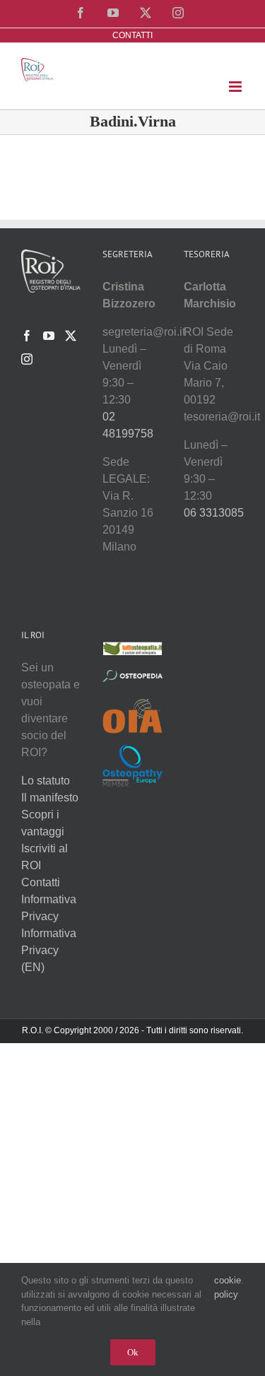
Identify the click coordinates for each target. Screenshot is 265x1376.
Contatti (40, 882)
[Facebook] (27, 335)
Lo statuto (45, 781)
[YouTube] (48, 335)
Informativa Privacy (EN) (48, 950)
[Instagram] (27, 359)
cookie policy (227, 1287)
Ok (133, 1352)
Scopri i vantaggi (42, 822)
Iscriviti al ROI (44, 856)
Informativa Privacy (48, 907)
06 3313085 (214, 513)
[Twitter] (70, 335)
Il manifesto (49, 798)
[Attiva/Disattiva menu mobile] (236, 86)
